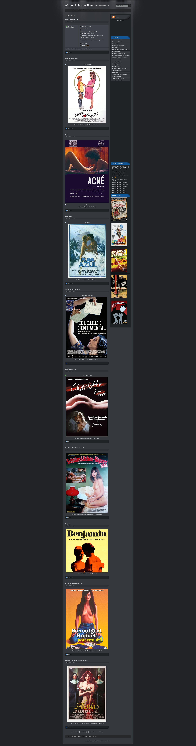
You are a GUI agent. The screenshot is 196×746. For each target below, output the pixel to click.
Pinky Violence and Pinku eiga (118, 53)
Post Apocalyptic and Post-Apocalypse (120, 55)
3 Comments (70, 727)
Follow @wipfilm (120, 20)
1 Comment (69, 52)
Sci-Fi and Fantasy (116, 59)
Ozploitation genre (116, 51)
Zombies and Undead (117, 80)
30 (94, 732)
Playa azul (68, 216)
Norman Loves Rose (71, 58)
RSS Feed (117, 17)
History (79, 10)
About (90, 10)
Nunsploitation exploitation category (120, 49)
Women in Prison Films (79, 5)
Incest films (114, 47)
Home (68, 10)
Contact (94, 10)
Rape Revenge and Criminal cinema (120, 57)
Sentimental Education (72, 289)
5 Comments (70, 128)
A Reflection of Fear (71, 20)
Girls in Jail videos (116, 43)
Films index (73, 10)
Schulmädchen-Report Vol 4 (74, 583)
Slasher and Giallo (116, 61)
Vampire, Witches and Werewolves (119, 74)
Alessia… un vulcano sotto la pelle (76, 660)
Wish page (84, 10)
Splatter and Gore (116, 64)
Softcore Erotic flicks (117, 62)
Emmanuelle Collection (117, 41)
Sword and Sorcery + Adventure (119, 68)
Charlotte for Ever (71, 369)
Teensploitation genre (117, 70)
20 (91, 732)
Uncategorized (115, 72)
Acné (66, 134)
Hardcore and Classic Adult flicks (119, 45)
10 (89, 732)
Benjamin (68, 524)
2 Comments (70, 283)
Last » (100, 732)
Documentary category (117, 39)
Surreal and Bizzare (116, 66)
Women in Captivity (116, 76)
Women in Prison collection (118, 78)
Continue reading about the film (79, 48)
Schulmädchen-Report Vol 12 (74, 448)
